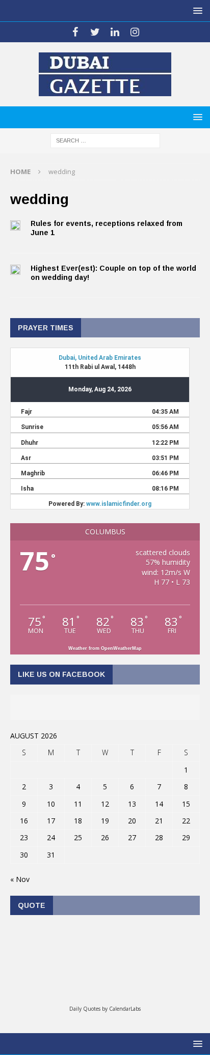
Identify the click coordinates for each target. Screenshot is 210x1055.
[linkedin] (115, 32)
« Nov (20, 879)
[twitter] (95, 32)
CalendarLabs (125, 1008)
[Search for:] (105, 140)
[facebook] (75, 32)
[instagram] (135, 32)
